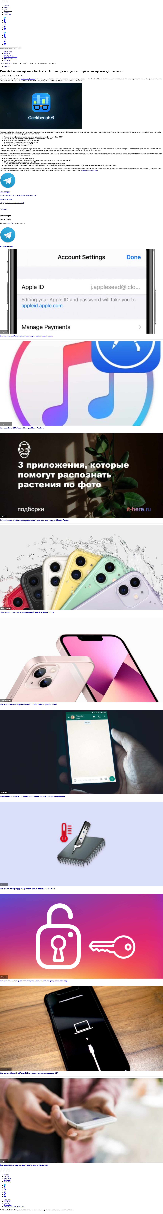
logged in (10, 223)
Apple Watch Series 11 (10, 57)
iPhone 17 (7, 53)
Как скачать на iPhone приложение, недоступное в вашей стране (26, 336)
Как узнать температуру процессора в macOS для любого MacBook (27, 889)
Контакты (7, 1201)
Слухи (6, 9)
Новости (6, 7)
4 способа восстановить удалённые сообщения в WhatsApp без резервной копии (32, 796)
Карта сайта (7, 1205)
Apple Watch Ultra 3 (10, 58)
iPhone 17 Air (8, 51)
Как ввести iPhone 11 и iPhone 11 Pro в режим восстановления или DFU (29, 1073)
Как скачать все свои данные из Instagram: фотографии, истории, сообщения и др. (34, 981)
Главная (6, 6)
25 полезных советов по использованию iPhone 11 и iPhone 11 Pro (27, 612)
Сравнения (7, 14)
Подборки (3, 516)
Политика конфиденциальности (14, 1206)
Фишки (6, 12)
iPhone (2, 608)
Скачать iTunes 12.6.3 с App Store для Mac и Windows (22, 428)
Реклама (6, 1203)
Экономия (7, 1181)
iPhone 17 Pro (8, 55)
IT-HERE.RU (3, 63)
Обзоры (6, 1176)
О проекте (7, 1200)
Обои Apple (7, 1178)
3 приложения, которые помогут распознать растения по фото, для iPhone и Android (35, 520)
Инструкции (8, 11)
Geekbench (9, 63)
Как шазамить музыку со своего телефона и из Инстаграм (24, 1165)
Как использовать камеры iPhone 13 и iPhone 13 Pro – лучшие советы (28, 704)
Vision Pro (7, 60)
